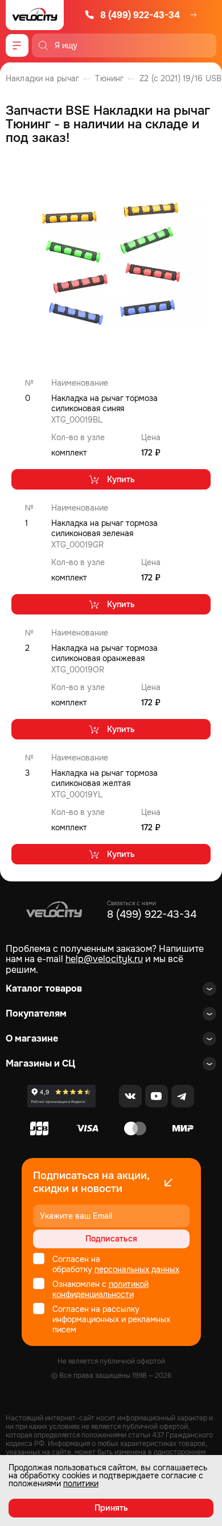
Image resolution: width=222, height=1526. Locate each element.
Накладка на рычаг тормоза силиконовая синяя (104, 403)
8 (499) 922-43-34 (140, 15)
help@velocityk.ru (104, 959)
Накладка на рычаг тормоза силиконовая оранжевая (104, 653)
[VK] (130, 1096)
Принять (111, 1508)
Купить (121, 479)
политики (80, 1483)
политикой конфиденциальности (100, 1289)
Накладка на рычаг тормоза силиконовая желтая (104, 778)
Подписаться (111, 1239)
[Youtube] (156, 1096)
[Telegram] (182, 1096)
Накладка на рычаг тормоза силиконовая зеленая (104, 528)
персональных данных (136, 1269)
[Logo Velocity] (35, 15)
